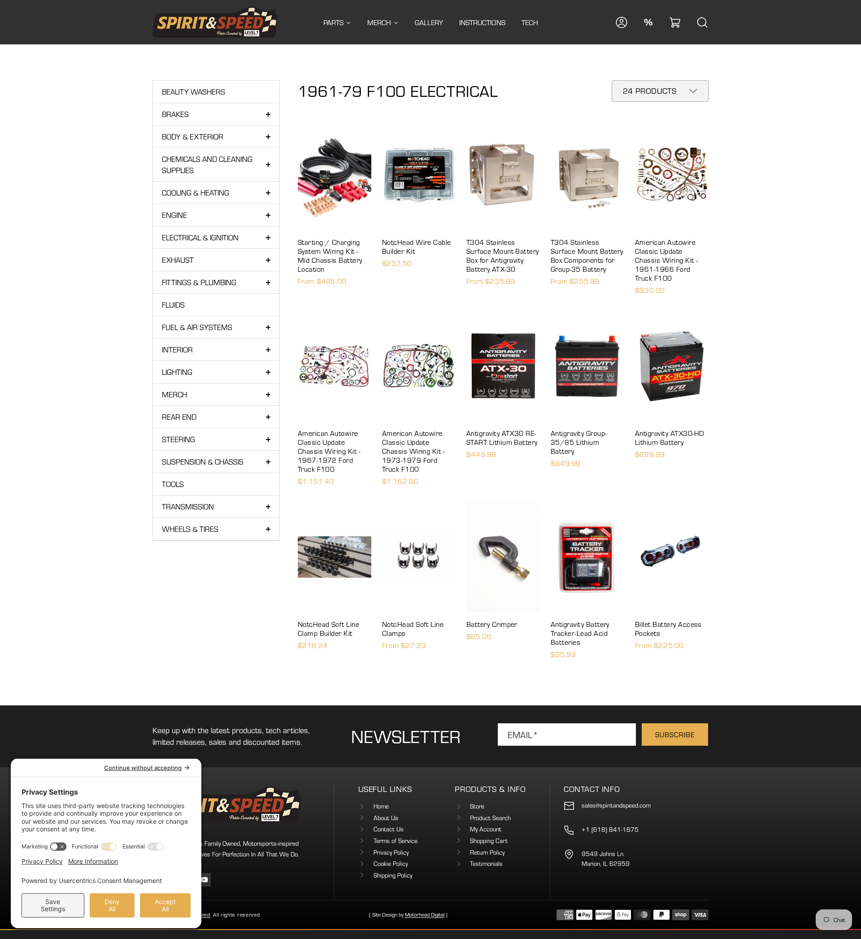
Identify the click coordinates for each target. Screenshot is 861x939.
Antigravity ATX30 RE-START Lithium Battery (502, 438)
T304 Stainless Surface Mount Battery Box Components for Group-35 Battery (587, 256)
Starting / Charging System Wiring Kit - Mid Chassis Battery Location (330, 256)
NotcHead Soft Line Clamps (413, 629)
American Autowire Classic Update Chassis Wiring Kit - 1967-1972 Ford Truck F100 (329, 451)
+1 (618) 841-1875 (610, 830)
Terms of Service (395, 841)
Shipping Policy (393, 875)
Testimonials (486, 864)
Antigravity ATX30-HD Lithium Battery (669, 438)
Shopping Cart (489, 841)
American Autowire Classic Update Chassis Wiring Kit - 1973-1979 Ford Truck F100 (413, 451)
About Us (386, 818)
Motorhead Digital (424, 914)
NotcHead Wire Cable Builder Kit (416, 247)
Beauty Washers (193, 91)
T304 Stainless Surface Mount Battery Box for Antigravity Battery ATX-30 (502, 256)
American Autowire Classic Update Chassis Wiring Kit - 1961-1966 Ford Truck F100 (666, 260)
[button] (675, 22)
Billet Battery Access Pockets (668, 629)
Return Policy (487, 852)
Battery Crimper (491, 624)
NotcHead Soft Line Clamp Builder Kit (329, 629)
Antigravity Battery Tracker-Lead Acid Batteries (580, 633)
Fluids (173, 304)
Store (477, 806)
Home (381, 806)
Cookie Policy (391, 864)
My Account (485, 829)
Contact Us (389, 829)
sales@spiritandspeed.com (616, 805)
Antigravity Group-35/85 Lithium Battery (579, 442)
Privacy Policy (391, 852)
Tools (173, 484)
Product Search (490, 818)
